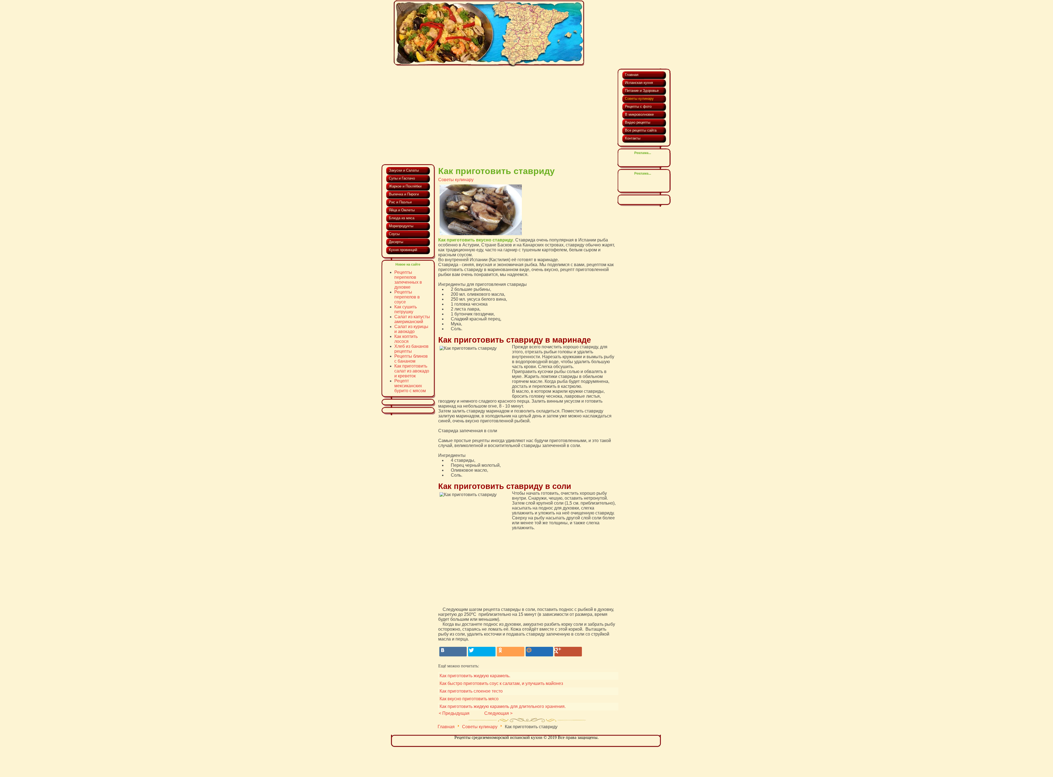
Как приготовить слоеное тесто (471, 691)
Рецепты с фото (638, 106)
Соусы (394, 234)
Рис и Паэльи (400, 202)
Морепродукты (401, 226)
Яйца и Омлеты (402, 210)
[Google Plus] (568, 651)
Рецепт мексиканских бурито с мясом (410, 385)
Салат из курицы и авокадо (411, 329)
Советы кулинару (456, 179)
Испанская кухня (639, 83)
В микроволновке (639, 114)
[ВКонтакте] (453, 651)
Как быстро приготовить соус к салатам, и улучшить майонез (501, 683)
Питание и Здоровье (642, 91)
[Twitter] (482, 651)
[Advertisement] (499, 109)
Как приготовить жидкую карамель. (475, 675)
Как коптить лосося (406, 339)
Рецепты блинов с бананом (411, 358)
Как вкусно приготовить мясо (469, 698)
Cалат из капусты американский (412, 319)
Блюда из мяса (401, 218)
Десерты (396, 242)
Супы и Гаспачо (402, 178)
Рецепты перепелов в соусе (407, 297)
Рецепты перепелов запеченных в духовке (408, 279)
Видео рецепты (637, 122)
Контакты (632, 138)
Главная (446, 726)
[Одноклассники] (510, 651)
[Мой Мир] (539, 651)
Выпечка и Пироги (404, 194)
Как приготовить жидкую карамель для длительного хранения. (503, 706)
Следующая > (498, 713)
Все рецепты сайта (640, 130)
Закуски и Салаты (404, 170)
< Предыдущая (454, 713)
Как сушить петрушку (405, 309)
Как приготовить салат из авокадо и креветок (411, 371)
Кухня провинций (403, 250)
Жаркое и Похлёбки (405, 186)
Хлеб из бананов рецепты (411, 349)
